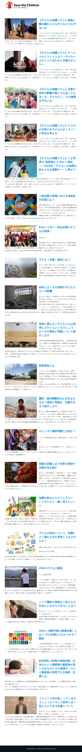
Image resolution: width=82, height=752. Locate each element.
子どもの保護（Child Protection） (57, 36)
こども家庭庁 (72, 267)
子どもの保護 (55, 179)
